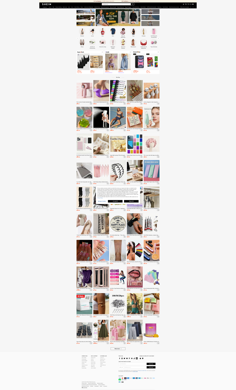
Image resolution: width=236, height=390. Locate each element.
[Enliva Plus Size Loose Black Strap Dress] (101, 330)
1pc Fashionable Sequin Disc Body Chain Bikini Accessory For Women (118, 261)
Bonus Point (102, 360)
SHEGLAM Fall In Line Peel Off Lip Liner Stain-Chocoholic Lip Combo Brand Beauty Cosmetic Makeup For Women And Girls (135, 288)
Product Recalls (102, 362)
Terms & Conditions (101, 384)
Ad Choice (105, 386)
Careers (83, 363)
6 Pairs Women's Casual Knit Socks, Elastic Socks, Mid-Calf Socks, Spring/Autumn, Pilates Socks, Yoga (84, 208)
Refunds (92, 360)
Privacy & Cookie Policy (142, 370)
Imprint (101, 386)
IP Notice (91, 386)
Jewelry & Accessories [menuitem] (105, 7)
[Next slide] (139, 17)
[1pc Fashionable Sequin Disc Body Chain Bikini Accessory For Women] (118, 250)
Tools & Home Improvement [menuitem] (174, 7)
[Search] (132, 4)
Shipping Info (93, 357)
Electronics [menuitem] (159, 7)
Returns (92, 359)
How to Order (93, 362)
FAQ (101, 366)
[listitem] (84, 92)
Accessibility (96, 386)
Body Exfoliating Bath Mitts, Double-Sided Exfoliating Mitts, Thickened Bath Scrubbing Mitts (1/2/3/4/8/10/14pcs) (151, 288)
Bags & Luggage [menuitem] (128, 7)
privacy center (135, 371)
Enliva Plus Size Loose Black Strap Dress (101, 341)
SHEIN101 (83, 366)
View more (117, 348)
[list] (128, 358)
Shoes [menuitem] (82, 7)
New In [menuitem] (50, 7)
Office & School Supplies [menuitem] (184, 7)
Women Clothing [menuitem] (58, 7)
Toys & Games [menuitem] (165, 7)
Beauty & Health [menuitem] (113, 7)
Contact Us (102, 357)
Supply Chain (84, 362)
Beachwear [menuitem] (65, 7)
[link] (78, 1)
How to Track (93, 363)
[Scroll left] (191, 7)
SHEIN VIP (93, 366)
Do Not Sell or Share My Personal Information (89, 384)
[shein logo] (46, 4)
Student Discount (84, 365)
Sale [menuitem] (53, 7)
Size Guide (93, 365)
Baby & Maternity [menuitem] (120, 7)
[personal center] (183, 4)
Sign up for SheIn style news (125, 361)
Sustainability (84, 359)
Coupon (101, 363)
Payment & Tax (102, 359)
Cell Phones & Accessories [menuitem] (151, 7)
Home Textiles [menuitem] (143, 7)
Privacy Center (84, 383)
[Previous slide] (97, 17)
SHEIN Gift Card (103, 365)
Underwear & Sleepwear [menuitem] (88, 7)
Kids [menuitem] (69, 7)
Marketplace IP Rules (85, 386)
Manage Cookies (100, 383)
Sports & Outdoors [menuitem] (136, 7)
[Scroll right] (193, 7)
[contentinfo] (137, 378)
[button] (191, 4)
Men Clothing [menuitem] (76, 7)
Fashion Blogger (84, 360)
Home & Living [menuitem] (97, 7)
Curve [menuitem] (72, 7)
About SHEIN (84, 357)
